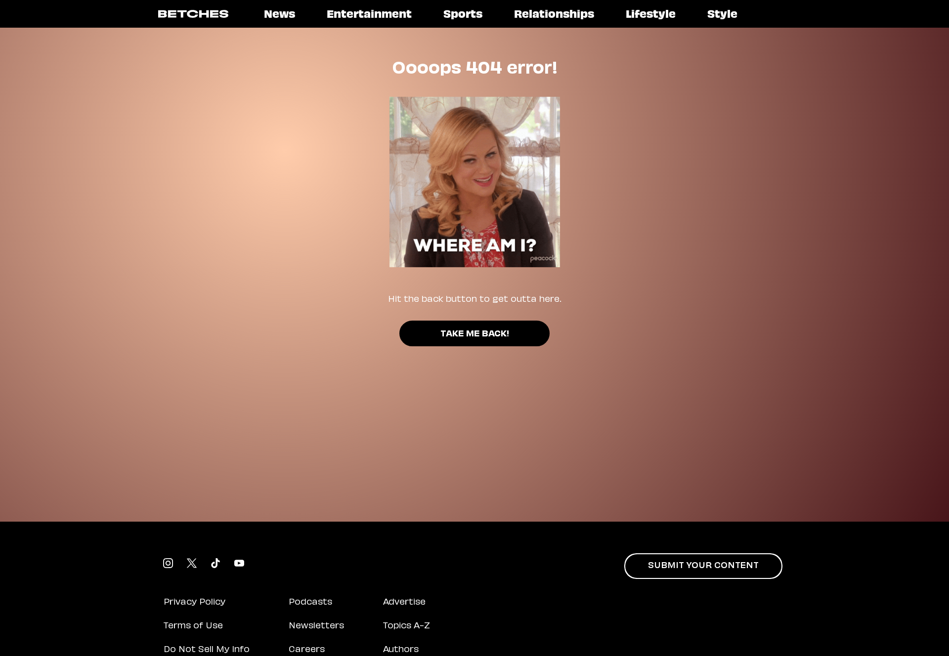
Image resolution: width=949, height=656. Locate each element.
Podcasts (310, 603)
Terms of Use (193, 626)
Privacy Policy (194, 603)
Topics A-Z (406, 626)
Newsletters (316, 626)
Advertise (404, 603)
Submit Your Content (703, 566)
